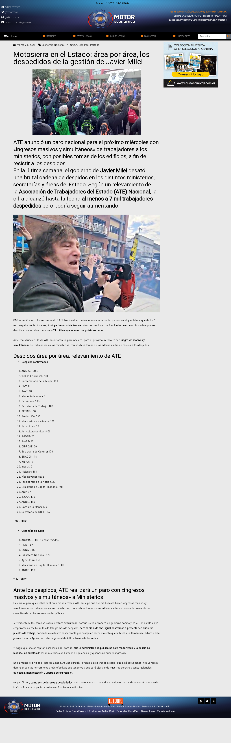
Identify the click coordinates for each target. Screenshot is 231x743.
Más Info (84, 44)
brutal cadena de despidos (56, 177)
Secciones (11, 36)
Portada (94, 44)
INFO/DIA (71, 44)
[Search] (228, 36)
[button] (198, 11)
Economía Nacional (53, 44)
